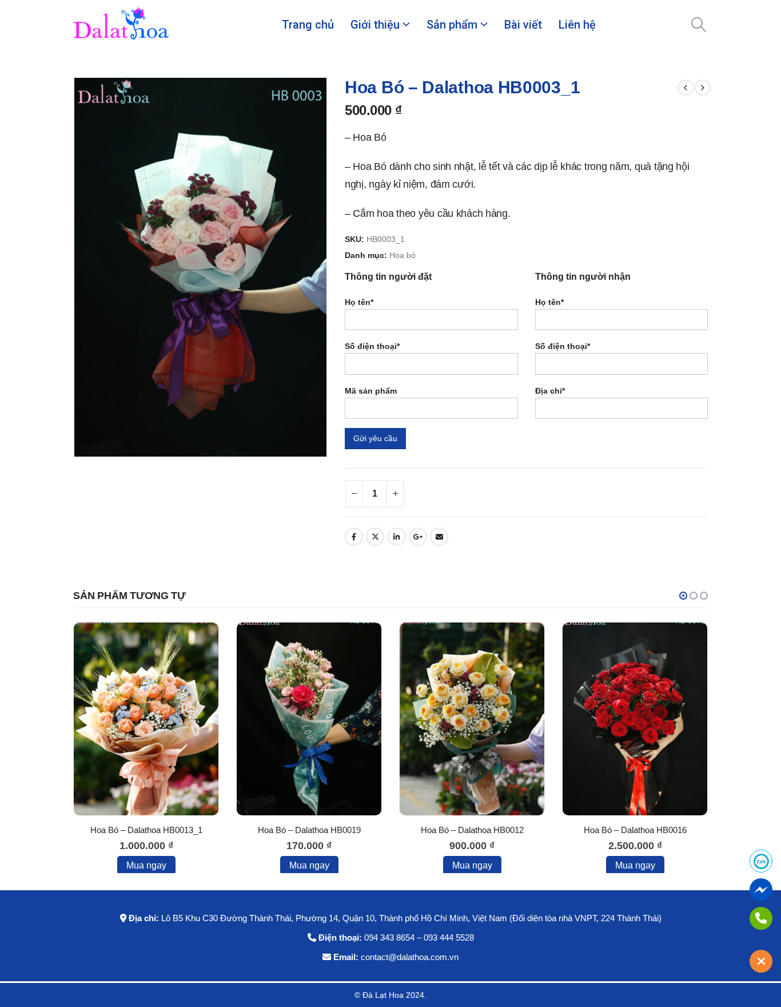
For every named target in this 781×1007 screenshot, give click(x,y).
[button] (683, 595)
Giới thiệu (375, 24)
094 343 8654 (389, 937)
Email (439, 537)
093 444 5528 (449, 937)
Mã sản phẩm (371, 390)
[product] (146, 719)
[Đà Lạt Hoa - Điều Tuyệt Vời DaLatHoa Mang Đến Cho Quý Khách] (121, 24)
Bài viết (523, 24)
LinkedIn (397, 537)
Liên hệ (577, 24)
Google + (418, 537)
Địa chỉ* (550, 390)
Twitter (375, 537)
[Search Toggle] (699, 24)
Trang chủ (308, 24)
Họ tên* (359, 302)
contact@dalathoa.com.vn (410, 957)
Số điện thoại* (372, 346)
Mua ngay (146, 865)
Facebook (354, 537)
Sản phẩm (452, 24)
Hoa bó (402, 255)
